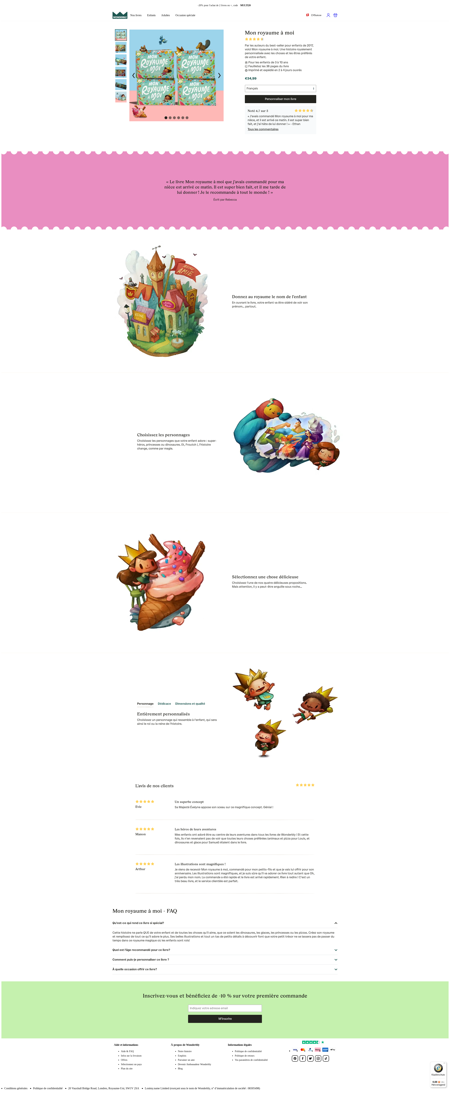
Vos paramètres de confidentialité (251, 1060)
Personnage (145, 703)
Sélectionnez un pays (131, 1064)
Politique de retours (244, 1055)
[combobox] (313, 15)
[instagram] (318, 1058)
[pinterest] (295, 1058)
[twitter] (310, 1058)
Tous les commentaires (263, 129)
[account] (328, 15)
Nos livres (136, 15)
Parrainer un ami (186, 1060)
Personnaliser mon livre (280, 99)
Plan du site (127, 1068)
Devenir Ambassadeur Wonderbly (194, 1064)
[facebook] (303, 1058)
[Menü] (444, 1064)
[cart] (335, 15)
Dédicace (164, 703)
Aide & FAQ (127, 1051)
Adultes (165, 15)
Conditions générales (15, 1088)
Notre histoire (185, 1051)
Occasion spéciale (185, 15)
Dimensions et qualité (190, 703)
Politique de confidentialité (248, 1051)
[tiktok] (326, 1058)
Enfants (151, 15)
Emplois (182, 1055)
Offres (124, 1060)
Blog (180, 1068)
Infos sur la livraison (131, 1055)
